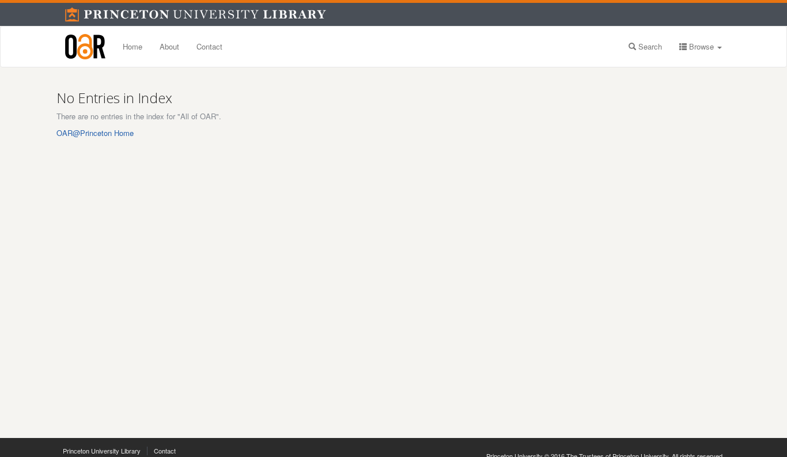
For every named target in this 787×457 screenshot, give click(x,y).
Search (649, 46)
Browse (701, 46)
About (169, 46)
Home (132, 46)
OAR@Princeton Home (95, 132)
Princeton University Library (102, 450)
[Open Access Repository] (85, 47)
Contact (209, 46)
